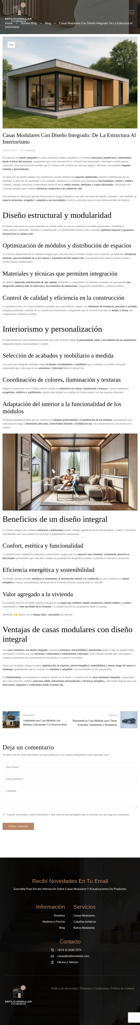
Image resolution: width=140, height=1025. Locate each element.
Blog (11, 44)
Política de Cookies (123, 988)
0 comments (28, 150)
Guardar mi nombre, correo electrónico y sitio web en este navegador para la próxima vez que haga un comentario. (68, 814)
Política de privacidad (64, 988)
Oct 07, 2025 (10, 150)
